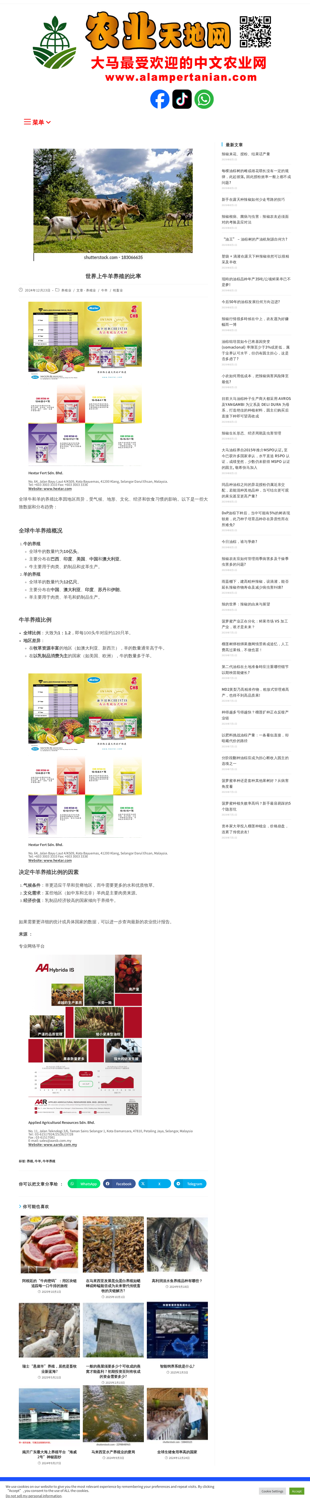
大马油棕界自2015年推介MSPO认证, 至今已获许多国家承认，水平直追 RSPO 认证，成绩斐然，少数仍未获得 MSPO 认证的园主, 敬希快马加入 (256, 458)
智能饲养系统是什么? (177, 1365)
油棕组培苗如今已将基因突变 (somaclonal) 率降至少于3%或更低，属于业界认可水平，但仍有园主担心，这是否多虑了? (256, 350)
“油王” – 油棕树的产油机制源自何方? (254, 239)
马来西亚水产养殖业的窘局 (113, 1451)
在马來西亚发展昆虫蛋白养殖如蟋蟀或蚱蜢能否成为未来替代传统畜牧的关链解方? (113, 1285)
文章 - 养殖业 (86, 290)
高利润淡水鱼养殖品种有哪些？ (177, 1280)
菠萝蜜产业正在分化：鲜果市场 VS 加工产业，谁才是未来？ (255, 624)
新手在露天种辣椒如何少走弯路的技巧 (253, 199)
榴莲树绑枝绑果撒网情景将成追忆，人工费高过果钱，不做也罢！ (255, 646)
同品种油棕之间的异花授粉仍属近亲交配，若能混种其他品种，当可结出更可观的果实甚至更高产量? (255, 490)
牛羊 (104, 290)
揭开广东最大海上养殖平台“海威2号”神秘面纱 (49, 1454)
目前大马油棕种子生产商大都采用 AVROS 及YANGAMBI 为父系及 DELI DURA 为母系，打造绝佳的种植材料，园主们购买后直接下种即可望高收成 (256, 407)
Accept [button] (297, 1491)
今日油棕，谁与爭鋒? (239, 541)
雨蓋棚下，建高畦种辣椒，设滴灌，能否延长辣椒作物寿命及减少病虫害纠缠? (255, 584)
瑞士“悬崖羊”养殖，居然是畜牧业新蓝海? (49, 1368)
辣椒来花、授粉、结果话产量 (246, 153)
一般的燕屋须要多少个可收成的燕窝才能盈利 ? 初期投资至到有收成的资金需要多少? (113, 1371)
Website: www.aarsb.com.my (52, 1144)
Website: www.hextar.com (50, 488)
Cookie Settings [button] (272, 1491)
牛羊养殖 (49, 1161)
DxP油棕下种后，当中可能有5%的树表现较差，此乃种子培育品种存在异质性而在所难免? (256, 518)
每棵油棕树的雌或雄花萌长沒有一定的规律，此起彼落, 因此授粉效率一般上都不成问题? (256, 176)
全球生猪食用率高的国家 (177, 1451)
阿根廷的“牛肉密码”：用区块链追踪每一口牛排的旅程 (49, 1283)
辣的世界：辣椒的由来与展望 (246, 604)
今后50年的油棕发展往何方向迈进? (251, 301)
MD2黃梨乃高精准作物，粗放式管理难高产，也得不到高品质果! (255, 692)
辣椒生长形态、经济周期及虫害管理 (251, 433)
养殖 (30, 1161)
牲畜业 (118, 290)
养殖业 (66, 290)
